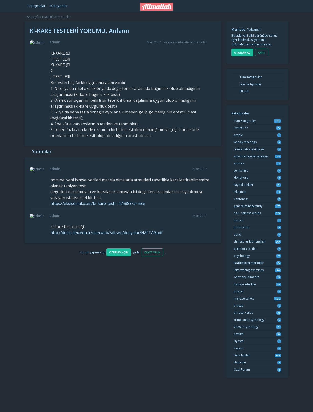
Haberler (240, 362)
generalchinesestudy (248, 206)
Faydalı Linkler (243, 185)
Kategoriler (58, 5)
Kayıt (262, 52)
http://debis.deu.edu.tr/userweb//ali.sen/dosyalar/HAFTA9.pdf (106, 232)
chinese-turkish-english (249, 241)
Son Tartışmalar (250, 84)
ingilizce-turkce (244, 298)
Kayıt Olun (152, 252)
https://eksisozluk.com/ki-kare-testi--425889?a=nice (97, 203)
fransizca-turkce (245, 284)
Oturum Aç (242, 52)
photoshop (241, 227)
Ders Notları (242, 355)
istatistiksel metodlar (192, 42)
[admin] (37, 42)
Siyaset (238, 341)
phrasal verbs (243, 313)
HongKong (241, 177)
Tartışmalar (36, 5)
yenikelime (241, 170)
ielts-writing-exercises (249, 270)
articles (239, 163)
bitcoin (238, 220)
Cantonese (241, 199)
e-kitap (238, 305)
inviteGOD (241, 128)
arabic (238, 135)
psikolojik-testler (245, 249)
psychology (242, 256)
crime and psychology (249, 320)
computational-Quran (249, 149)
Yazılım (239, 334)
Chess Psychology (246, 327)
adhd (237, 234)
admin (54, 41)
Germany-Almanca (246, 277)
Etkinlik (244, 91)
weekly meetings (245, 142)
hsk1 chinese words (247, 213)
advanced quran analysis (251, 156)
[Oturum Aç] (246, 5)
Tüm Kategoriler (250, 77)
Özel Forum (242, 369)
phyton (239, 291)
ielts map (240, 192)
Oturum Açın (118, 252)
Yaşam (238, 348)
